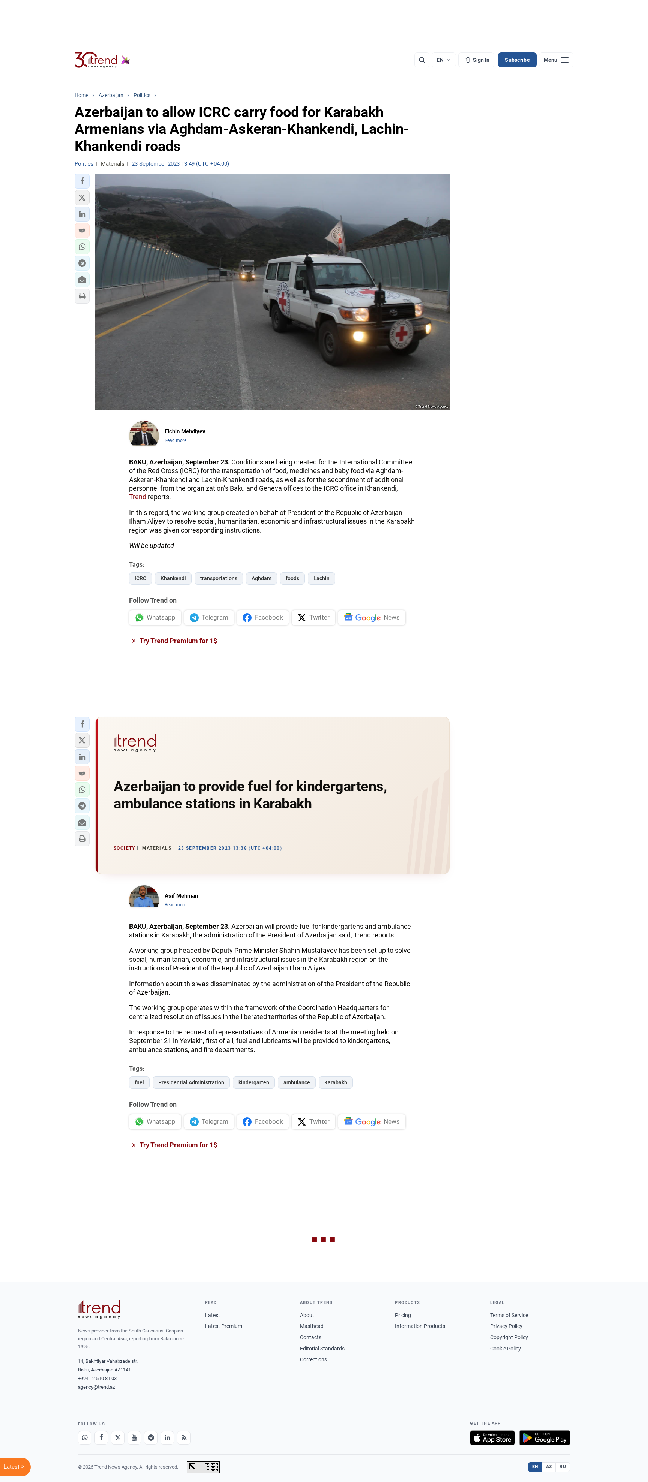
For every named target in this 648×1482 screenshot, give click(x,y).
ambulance (297, 1082)
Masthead (312, 1326)
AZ (549, 1466)
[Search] (421, 59)
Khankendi (173, 578)
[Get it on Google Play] (544, 1437)
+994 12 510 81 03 (97, 1378)
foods (292, 578)
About (307, 1315)
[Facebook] (101, 1438)
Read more (175, 440)
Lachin (322, 578)
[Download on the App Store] (492, 1437)
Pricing (403, 1315)
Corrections (313, 1359)
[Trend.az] (102, 60)
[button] (82, 181)
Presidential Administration (191, 1082)
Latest (212, 1315)
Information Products (420, 1326)
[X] (117, 1438)
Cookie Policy (505, 1349)
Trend (137, 497)
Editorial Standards (322, 1349)
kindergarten (253, 1082)
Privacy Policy (506, 1326)
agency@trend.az (96, 1387)
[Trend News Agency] (99, 1309)
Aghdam (262, 578)
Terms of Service (509, 1315)
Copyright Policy (509, 1337)
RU (563, 1466)
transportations (218, 578)
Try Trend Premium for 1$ (177, 641)
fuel (139, 1082)
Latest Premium (223, 1326)
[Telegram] (151, 1438)
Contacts (310, 1337)
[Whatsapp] (85, 1438)
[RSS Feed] (183, 1438)
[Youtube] (134, 1438)
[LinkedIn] (167, 1438)
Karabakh (335, 1082)
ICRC (140, 578)
